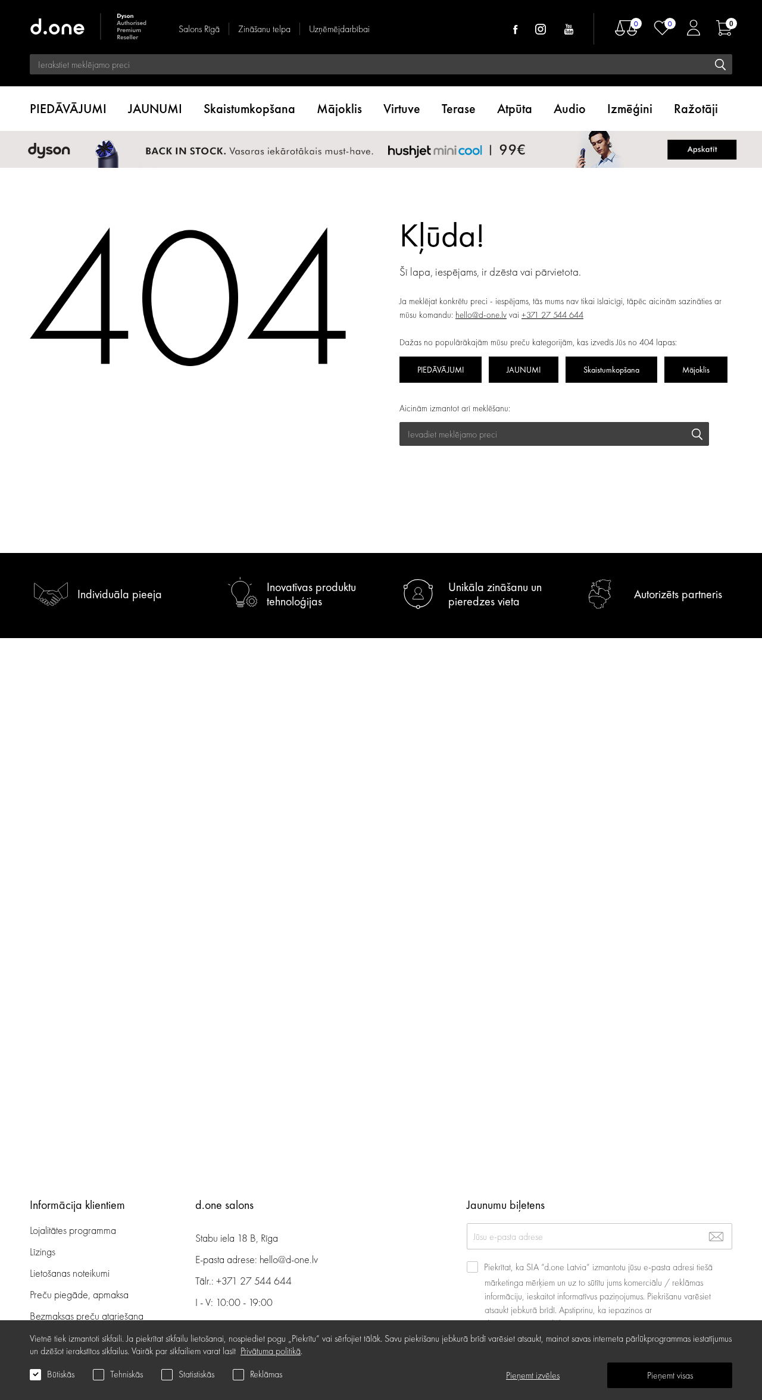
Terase (459, 108)
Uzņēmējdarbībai (339, 29)
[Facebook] (515, 29)
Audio (570, 108)
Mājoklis (339, 108)
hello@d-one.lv (481, 315)
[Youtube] (568, 29)
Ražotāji (696, 108)
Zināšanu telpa (264, 29)
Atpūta (514, 108)
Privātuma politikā (271, 1351)
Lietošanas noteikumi (70, 1273)
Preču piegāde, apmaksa (79, 1294)
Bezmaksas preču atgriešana (86, 1316)
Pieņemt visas (670, 1375)
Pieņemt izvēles (533, 1375)
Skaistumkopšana (249, 108)
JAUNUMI (155, 108)
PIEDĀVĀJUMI (68, 108)
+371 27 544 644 (552, 315)
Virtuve (401, 108)
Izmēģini (629, 108)
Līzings (42, 1251)
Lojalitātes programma (74, 1230)
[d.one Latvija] (89, 28)
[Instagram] (540, 29)
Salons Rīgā (199, 29)
